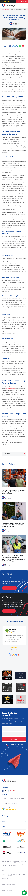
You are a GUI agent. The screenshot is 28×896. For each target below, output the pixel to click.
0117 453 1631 (7, 803)
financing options (10, 388)
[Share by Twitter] (13, 46)
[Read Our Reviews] (14, 654)
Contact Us (9, 588)
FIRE (14, 887)
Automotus (8, 887)
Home (3, 9)
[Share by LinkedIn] (16, 46)
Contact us (4, 440)
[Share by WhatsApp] (20, 46)
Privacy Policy (5, 746)
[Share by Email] (23, 46)
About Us (9, 611)
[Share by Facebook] (10, 46)
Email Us (16, 803)
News (7, 9)
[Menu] (24, 5)
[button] (0, 630)
